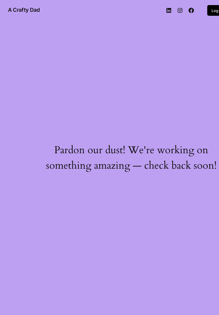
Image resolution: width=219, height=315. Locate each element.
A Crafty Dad (24, 10)
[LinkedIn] (169, 10)
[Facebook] (191, 10)
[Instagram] (180, 10)
